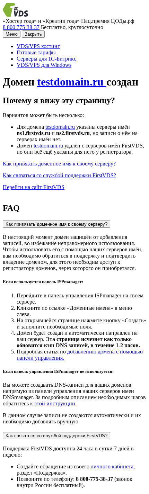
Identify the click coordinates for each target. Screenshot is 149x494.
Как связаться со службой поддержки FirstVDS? (59, 175)
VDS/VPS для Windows (44, 65)
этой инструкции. (55, 403)
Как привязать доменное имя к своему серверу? (59, 164)
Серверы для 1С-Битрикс (46, 59)
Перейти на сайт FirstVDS (33, 187)
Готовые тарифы (36, 52)
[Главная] (16, 15)
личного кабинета (112, 466)
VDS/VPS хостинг (38, 46)
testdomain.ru (71, 81)
